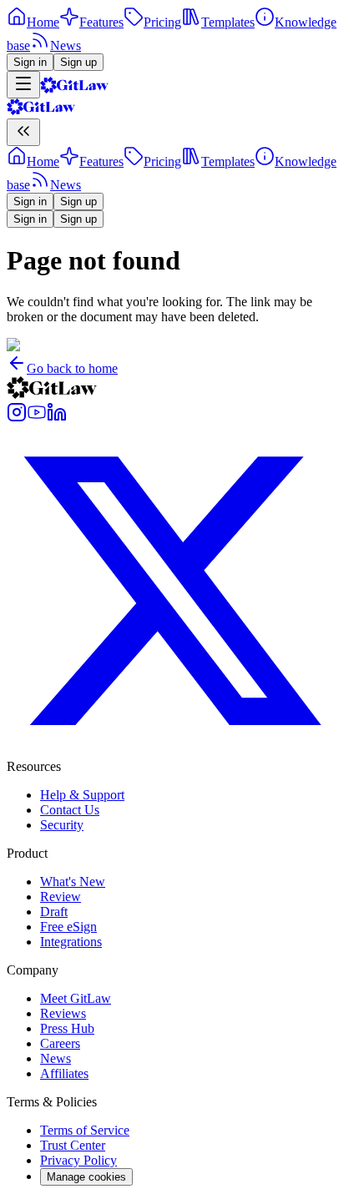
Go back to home (72, 368)
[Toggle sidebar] (23, 84)
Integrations (71, 942)
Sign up (78, 62)
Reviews (63, 1013)
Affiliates (64, 1073)
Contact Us (69, 810)
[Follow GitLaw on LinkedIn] (57, 418)
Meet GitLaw (75, 998)
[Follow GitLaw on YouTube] (37, 418)
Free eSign (68, 926)
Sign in (30, 62)
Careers (60, 1043)
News (55, 1058)
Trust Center (72, 1145)
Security (61, 825)
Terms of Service (84, 1130)
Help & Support (82, 795)
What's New (72, 881)
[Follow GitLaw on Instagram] (17, 418)
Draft (54, 911)
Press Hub (67, 1028)
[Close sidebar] (23, 132)
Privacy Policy (78, 1160)
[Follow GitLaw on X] (172, 751)
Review (60, 896)
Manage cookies (86, 1177)
